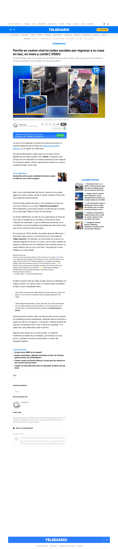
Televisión (48, 35)
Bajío (83, 24)
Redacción (23, 124)
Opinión (104, 35)
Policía (33, 35)
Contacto (80, 546)
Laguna (61, 24)
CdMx (34, 24)
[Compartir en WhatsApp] (42, 124)
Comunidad (24, 35)
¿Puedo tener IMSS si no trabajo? (28, 352)
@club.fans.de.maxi (19, 255)
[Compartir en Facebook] (46, 124)
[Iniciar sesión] (107, 24)
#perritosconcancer (47, 270)
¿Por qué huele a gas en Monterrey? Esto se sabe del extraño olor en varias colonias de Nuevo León (94, 206)
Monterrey (42, 24)
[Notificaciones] (104, 24)
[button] (59, 128)
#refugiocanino (18, 270)
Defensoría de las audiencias (67, 546)
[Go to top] (107, 540)
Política (40, 35)
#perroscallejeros (53, 267)
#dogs (45, 267)
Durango (90, 24)
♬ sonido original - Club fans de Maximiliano (27, 274)
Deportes (77, 35)
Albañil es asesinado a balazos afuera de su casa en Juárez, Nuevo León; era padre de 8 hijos (94, 216)
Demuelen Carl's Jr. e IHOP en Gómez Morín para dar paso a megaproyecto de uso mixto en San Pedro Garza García (94, 188)
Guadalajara (52, 24)
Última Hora (15, 35)
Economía (96, 35)
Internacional (87, 35)
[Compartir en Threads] (54, 124)
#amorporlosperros (19, 272)
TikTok (17, 391)
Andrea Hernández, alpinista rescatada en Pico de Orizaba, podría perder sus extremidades (39, 356)
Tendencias (68, 35)
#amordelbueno (35, 270)
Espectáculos (58, 35)
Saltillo (76, 24)
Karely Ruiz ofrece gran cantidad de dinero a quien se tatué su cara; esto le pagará (34, 177)
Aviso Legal (53, 546)
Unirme (59, 135)
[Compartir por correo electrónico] (57, 124)
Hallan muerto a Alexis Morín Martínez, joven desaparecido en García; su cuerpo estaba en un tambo (94, 197)
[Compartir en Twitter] (50, 124)
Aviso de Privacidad (42, 546)
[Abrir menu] (10, 29)
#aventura (26, 270)
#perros (28, 272)
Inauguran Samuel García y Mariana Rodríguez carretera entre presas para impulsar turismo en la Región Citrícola (94, 228)
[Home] (59, 29)
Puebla (69, 24)
